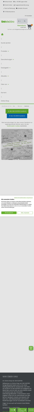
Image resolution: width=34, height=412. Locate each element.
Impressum (30, 197)
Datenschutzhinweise (20, 197)
